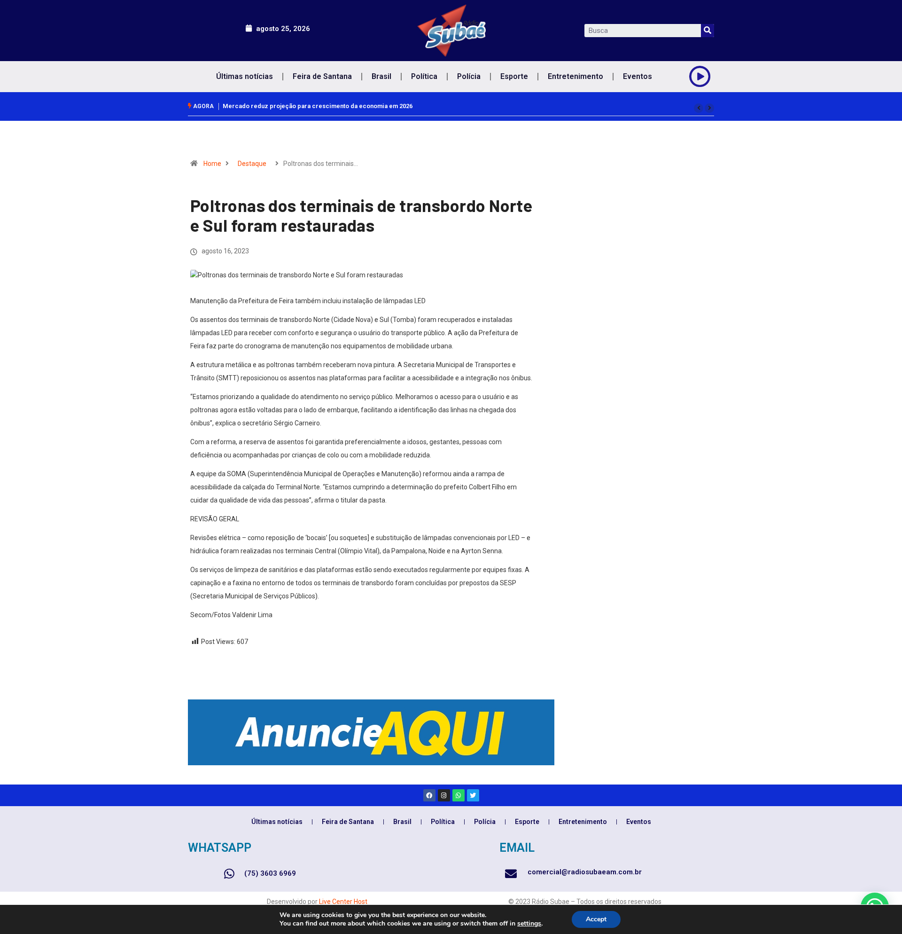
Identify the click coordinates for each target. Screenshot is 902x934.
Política (424, 76)
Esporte (514, 76)
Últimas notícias (244, 76)
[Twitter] (473, 795)
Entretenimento (575, 76)
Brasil (381, 76)
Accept (596, 919)
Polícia (469, 76)
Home (212, 163)
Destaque (252, 163)
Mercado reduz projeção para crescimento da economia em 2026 (317, 106)
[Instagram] (444, 795)
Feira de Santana (322, 76)
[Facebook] (429, 795)
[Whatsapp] (458, 795)
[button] (698, 108)
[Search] (707, 30)
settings (529, 923)
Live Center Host (343, 901)
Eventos (637, 76)
